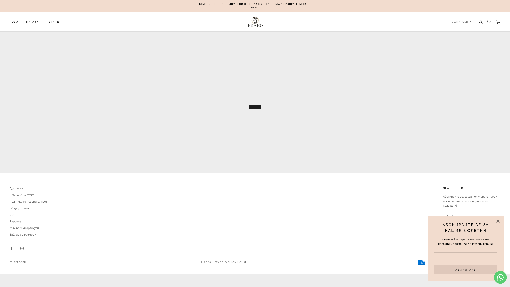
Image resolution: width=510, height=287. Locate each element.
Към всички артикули (24, 228)
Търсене (15, 221)
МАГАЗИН (33, 21)
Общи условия (19, 208)
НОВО (14, 21)
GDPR (13, 214)
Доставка (16, 188)
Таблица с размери (23, 234)
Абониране (465, 269)
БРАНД (54, 21)
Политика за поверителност (28, 201)
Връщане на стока (22, 195)
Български (460, 21)
